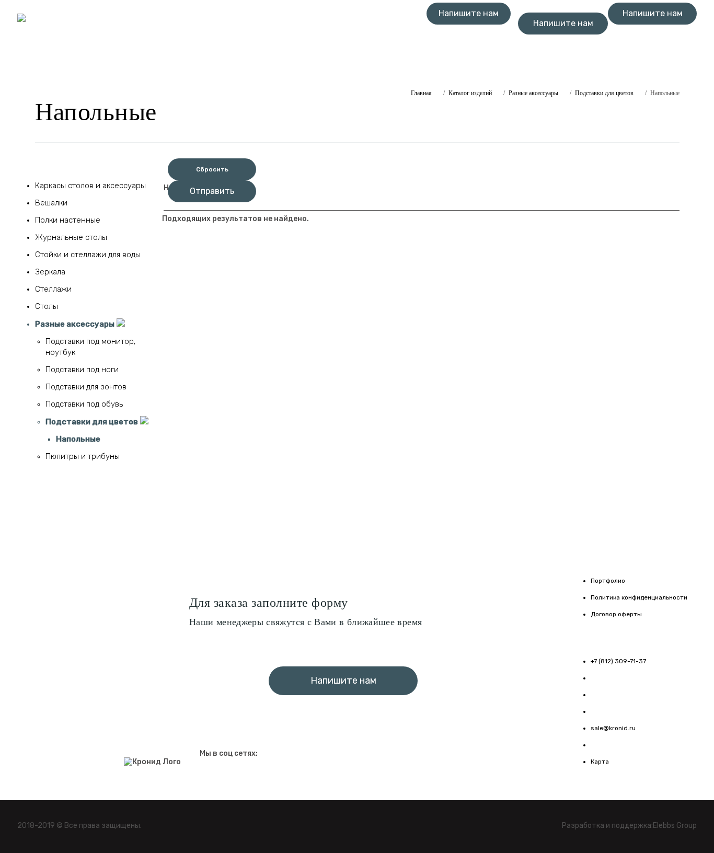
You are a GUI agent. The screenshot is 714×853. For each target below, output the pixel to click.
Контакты (222, 10)
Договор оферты (616, 614)
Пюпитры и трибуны (82, 456)
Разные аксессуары (533, 93)
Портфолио (608, 580)
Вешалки (51, 203)
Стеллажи (53, 289)
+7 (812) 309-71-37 (468, 37)
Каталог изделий (470, 93)
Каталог (166, 10)
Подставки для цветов (604, 93)
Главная (115, 10)
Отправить (212, 191)
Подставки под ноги (82, 369)
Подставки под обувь (84, 404)
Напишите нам (469, 13)
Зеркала (50, 271)
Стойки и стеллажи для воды (88, 254)
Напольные (78, 439)
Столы (46, 306)
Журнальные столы (71, 237)
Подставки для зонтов (85, 386)
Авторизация (140, 19)
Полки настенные (67, 220)
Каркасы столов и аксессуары (90, 185)
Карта (600, 761)
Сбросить (212, 169)
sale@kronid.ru (613, 728)
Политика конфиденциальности (639, 597)
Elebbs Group (675, 825)
